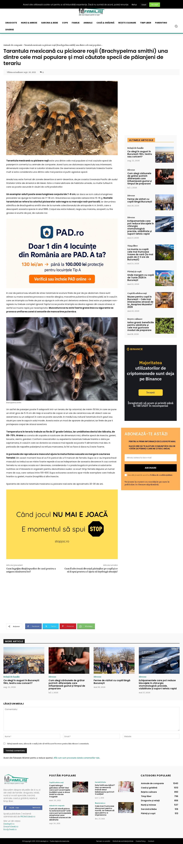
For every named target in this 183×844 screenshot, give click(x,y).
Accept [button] (154, 4)
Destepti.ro (8, 823)
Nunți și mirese (100, 803)
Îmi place (36, 807)
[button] (176, 26)
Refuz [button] (134, 4)
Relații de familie (135, 148)
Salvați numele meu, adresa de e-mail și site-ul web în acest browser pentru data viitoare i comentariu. (48, 743)
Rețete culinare (134, 319)
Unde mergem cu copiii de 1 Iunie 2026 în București (140, 277)
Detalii (144, 5)
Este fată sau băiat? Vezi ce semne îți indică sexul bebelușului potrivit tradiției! (105, 789)
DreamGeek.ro (10, 826)
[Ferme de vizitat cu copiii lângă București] (164, 202)
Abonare (150, 467)
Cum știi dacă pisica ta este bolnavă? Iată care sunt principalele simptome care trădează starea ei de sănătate (60, 814)
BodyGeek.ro (10, 829)
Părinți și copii (134, 271)
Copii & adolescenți (137, 293)
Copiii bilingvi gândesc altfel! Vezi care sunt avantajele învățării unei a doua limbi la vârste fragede (59, 791)
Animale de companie (12, 45)
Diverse (131, 170)
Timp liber (132, 246)
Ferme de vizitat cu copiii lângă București (139, 200)
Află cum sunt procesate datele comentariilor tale (76, 758)
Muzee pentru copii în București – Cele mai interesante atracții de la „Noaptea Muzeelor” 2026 (140, 301)
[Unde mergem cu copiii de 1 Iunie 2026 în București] (164, 278)
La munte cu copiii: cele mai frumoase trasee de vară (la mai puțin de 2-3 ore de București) (140, 254)
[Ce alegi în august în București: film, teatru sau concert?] (164, 155)
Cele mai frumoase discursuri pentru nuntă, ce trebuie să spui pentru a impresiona (104, 810)
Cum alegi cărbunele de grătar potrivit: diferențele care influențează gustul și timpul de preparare (139, 178)
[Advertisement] (61, 598)
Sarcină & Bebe (100, 782)
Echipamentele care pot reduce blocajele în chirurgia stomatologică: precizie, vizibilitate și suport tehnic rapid (140, 227)
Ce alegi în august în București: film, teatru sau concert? (139, 154)
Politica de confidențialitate (161, 475)
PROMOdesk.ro (27, 816)
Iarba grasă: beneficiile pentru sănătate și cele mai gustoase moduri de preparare (140, 326)
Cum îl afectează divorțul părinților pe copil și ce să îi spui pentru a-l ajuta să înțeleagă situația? (91, 570)
